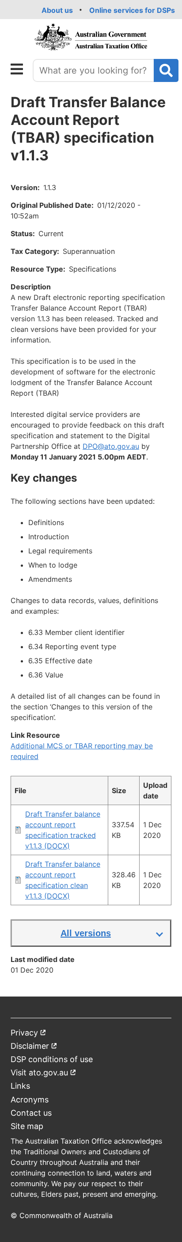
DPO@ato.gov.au (111, 446)
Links (20, 1085)
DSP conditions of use (52, 1059)
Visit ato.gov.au (43, 1074)
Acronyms (30, 1099)
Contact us (31, 1112)
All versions (86, 933)
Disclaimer (34, 1047)
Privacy (28, 1034)
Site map (27, 1126)
